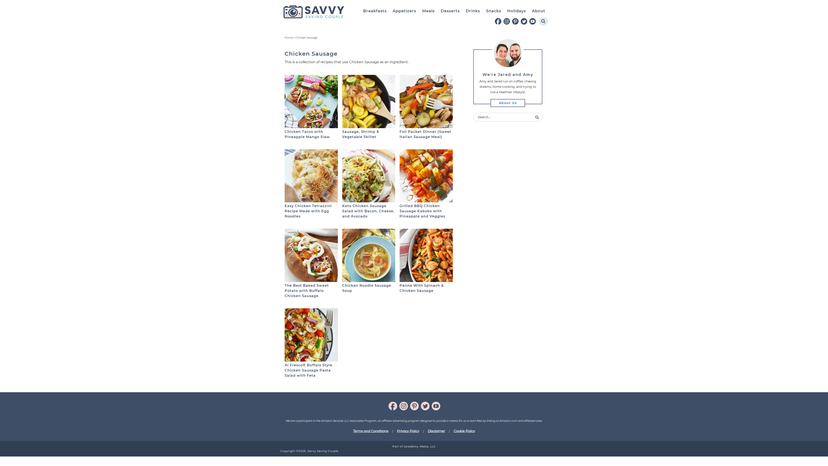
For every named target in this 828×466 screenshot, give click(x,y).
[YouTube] (532, 21)
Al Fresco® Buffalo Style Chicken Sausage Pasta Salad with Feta (308, 370)
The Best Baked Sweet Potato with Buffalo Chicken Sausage (307, 290)
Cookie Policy (464, 431)
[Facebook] (498, 21)
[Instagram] (506, 21)
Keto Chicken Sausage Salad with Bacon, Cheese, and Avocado (368, 211)
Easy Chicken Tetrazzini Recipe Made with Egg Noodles (308, 211)
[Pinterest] (515, 21)
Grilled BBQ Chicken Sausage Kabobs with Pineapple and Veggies (422, 211)
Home (289, 37)
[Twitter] (524, 21)
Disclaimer (436, 431)
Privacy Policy (408, 431)
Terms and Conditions (370, 431)
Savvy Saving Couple (313, 11)
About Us (508, 103)
